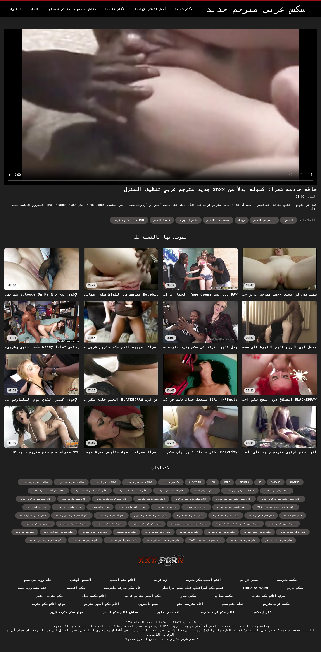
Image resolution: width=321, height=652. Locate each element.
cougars (275, 482)
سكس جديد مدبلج (126, 532)
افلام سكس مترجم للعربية (123, 587)
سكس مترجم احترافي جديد (58, 532)
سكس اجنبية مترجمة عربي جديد (188, 523)
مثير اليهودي (188, 220)
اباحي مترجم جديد (205, 490)
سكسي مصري (187, 595)
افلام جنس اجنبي (122, 580)
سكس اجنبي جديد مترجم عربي (150, 515)
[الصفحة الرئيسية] (161, 560)
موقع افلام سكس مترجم (268, 595)
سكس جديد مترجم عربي (157, 532)
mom (213, 482)
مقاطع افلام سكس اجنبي (120, 612)
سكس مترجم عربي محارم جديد (163, 540)
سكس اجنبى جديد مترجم (226, 515)
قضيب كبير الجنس (218, 220)
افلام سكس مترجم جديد (74, 499)
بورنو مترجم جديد (165, 507)
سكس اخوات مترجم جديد (109, 523)
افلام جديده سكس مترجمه (171, 490)
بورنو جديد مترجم (196, 507)
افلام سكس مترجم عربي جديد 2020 (276, 507)
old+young (195, 482)
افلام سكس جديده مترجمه (151, 499)
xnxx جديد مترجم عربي (129, 220)
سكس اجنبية (76, 587)
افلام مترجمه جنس (190, 604)
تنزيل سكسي (262, 612)
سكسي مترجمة (286, 580)
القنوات (15, 9)
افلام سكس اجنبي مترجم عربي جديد (281, 499)
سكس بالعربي (148, 604)
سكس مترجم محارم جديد (85, 540)
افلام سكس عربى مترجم (217, 612)
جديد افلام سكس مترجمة (132, 507)
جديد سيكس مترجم (36, 507)
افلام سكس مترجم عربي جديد (36, 499)
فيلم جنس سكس (233, 604)
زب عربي (160, 580)
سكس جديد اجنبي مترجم (257, 532)
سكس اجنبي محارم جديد (32, 515)
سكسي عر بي (249, 580)
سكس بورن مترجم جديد (38, 523)
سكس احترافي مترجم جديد (146, 523)
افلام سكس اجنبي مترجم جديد (48, 490)
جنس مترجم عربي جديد (261, 515)
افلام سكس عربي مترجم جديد (112, 499)
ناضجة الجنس (162, 220)
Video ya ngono (255, 587)
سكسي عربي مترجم (276, 604)
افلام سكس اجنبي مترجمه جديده (234, 499)
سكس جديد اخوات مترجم (221, 532)
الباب (34, 9)
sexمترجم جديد (170, 482)
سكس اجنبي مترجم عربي (142, 595)
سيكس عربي (295, 587)
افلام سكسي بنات (94, 595)
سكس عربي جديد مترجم (95, 532)
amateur (294, 482)
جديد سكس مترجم (100, 507)
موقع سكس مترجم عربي (66, 612)
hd (260, 482)
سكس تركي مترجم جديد (292, 532)
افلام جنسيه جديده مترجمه (132, 490)
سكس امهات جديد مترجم (73, 523)
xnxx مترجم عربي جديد (35, 482)
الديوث (288, 220)
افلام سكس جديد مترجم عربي (190, 499)
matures (244, 482)
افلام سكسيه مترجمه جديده (232, 507)
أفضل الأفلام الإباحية (150, 9)
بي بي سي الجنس (264, 220)
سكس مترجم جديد (25, 532)
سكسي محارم (223, 595)
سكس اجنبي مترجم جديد (111, 515)
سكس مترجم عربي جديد (243, 540)
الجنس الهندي (80, 580)
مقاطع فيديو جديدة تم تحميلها (71, 9)
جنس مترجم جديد (292, 515)
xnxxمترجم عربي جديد (276, 490)
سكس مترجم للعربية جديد (122, 540)
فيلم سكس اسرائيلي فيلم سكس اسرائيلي (192, 587)
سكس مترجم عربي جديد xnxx (205, 540)
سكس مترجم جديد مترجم (278, 540)
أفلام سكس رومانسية (33, 587)
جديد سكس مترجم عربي (68, 507)
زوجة (241, 220)
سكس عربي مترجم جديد (177, 639)
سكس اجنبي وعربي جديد (282, 523)
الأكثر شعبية (184, 9)
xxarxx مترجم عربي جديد (239, 490)
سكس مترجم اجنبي (49, 595)
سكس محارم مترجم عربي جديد (45, 540)
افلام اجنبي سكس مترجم (203, 580)
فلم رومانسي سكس (38, 580)
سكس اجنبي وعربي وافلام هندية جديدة (237, 523)
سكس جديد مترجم (189, 532)
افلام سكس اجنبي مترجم (101, 604)
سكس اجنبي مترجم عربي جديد (71, 515)
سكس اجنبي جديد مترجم (190, 515)
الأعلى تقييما (115, 9)
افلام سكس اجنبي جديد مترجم (91, 490)
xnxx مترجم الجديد (105, 482)
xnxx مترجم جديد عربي (71, 482)
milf (227, 482)
